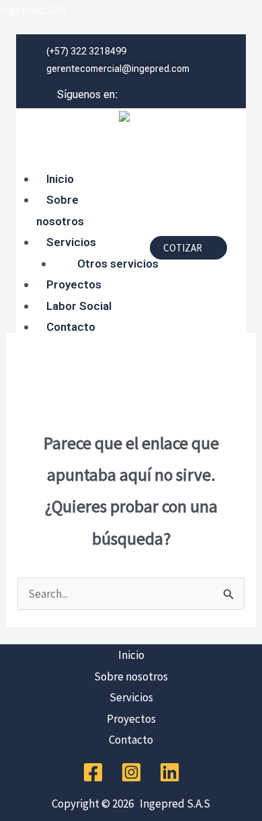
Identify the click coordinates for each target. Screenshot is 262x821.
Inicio (60, 179)
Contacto (70, 327)
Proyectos (73, 284)
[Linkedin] (169, 772)
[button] (78, 158)
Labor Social (79, 306)
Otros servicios (118, 263)
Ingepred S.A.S (173, 803)
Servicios (71, 242)
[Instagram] (131, 772)
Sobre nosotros (60, 210)
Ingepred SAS (33, 10)
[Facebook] (93, 772)
